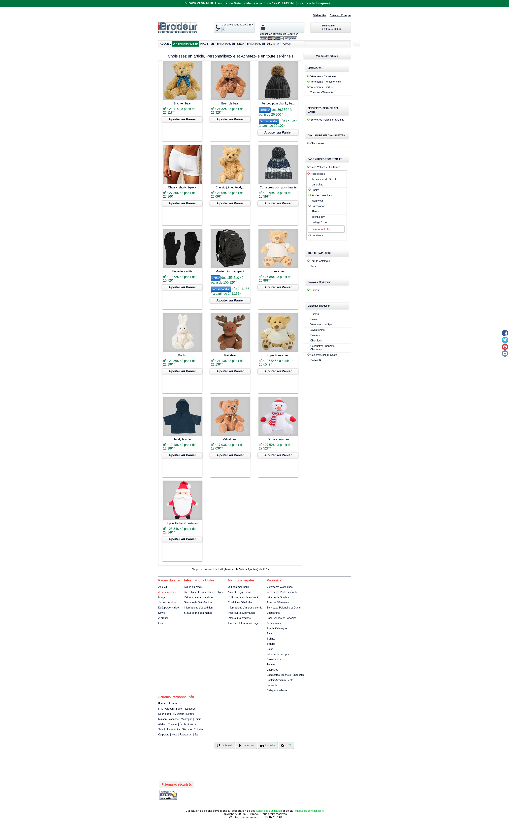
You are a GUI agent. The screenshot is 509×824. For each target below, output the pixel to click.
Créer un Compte (340, 15)
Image (204, 43)
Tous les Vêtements (321, 92)
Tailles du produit (193, 586)
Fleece (315, 211)
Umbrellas (317, 184)
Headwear (317, 235)
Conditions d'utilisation (269, 810)
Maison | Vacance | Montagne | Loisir (179, 719)
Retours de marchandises (198, 597)
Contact (162, 623)
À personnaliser (185, 43)
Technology (318, 216)
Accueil (165, 43)
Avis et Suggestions (239, 592)
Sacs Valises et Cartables (325, 167)
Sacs (313, 266)
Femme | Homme (168, 703)
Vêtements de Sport (321, 324)
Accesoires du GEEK (324, 179)
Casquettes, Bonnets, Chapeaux (285, 674)
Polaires (315, 335)
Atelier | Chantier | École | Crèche (177, 724)
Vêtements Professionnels (325, 81)
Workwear (317, 200)
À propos (284, 43)
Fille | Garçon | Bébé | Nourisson (176, 708)
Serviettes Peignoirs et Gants (327, 119)
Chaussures (317, 143)
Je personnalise (223, 43)
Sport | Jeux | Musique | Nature (176, 713)
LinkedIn (270, 745)
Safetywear (318, 206)
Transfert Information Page (243, 623)
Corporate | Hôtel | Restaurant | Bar (178, 734)
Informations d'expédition (198, 607)
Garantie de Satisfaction (198, 602)
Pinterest (226, 745)
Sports (315, 189)
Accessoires (318, 173)
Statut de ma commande (198, 612)
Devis (271, 43)
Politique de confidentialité (243, 597)
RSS (288, 745)
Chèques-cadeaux (277, 690)
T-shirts (314, 290)
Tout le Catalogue (320, 260)
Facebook (248, 745)
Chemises (316, 340)
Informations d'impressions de (245, 607)
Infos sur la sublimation (241, 612)
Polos (313, 319)
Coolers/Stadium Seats (323, 354)
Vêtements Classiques (323, 76)
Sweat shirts (317, 329)
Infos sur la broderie (239, 617)
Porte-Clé (315, 360)
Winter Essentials (322, 195)
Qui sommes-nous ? (239, 586)
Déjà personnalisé (251, 43)
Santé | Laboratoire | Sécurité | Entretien (181, 729)
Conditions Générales (240, 602)
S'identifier (319, 15)
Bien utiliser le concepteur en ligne (203, 592)
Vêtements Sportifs (321, 87)
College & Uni (319, 222)
